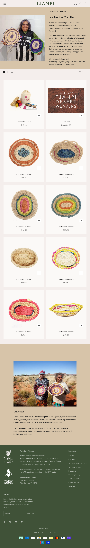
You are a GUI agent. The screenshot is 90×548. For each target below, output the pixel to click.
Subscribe (30, 513)
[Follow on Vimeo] (22, 522)
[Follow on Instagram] (10, 522)
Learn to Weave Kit (24, 122)
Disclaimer (72, 471)
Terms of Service (74, 479)
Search (71, 456)
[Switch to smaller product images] (8, 72)
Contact (71, 486)
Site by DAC (53, 532)
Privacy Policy (73, 482)
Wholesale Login (74, 467)
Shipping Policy (74, 475)
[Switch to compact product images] (12, 72)
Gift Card (66, 122)
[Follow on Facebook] (5, 522)
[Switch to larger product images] (4, 72)
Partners (71, 459)
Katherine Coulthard (23, 174)
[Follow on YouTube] (16, 522)
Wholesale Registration (77, 463)
